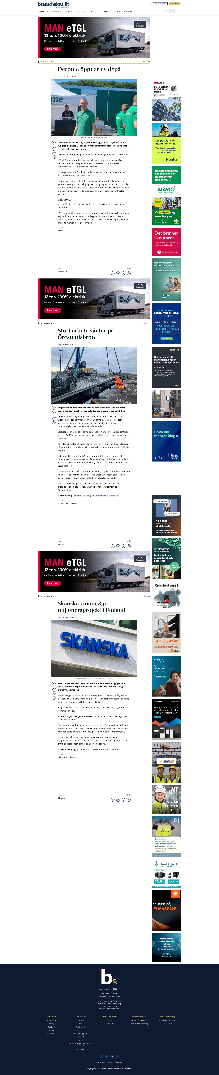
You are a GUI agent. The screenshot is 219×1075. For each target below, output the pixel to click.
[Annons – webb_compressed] (166, 910)
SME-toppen (80, 1049)
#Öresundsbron (64, 503)
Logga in (174, 4)
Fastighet (51, 1027)
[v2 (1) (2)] (166, 515)
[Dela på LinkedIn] (54, 152)
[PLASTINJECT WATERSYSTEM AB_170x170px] (166, 873)
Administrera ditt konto (167, 1020)
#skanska (72, 757)
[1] (166, 799)
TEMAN (107, 11)
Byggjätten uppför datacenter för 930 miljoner (96, 749)
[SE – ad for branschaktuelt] (166, 404)
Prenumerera (160, 4)
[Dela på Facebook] (53, 142)
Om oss (109, 1020)
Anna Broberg (63, 271)
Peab (80, 1030)
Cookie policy (119, 1063)
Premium (57, 11)
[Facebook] (101, 1056)
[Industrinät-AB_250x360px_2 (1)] (166, 762)
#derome (61, 230)
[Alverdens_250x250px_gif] (166, 947)
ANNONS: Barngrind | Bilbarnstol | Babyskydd (81, 1044)
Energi (51, 1024)
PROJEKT (95, 11)
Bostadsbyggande (80, 1033)
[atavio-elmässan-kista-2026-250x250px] (166, 180)
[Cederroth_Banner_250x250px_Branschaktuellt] (166, 211)
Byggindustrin (48, 62)
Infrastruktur (51, 1033)
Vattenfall (80, 1037)
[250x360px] (166, 558)
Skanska (81, 1020)
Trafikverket (80, 1027)
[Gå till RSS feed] (54, 157)
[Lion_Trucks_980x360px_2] (94, 37)
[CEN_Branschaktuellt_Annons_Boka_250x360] (166, 441)
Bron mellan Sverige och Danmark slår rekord (95, 495)
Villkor (110, 1063)
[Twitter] (117, 1056)
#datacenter (63, 757)
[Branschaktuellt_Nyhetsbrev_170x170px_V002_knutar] (166, 242)
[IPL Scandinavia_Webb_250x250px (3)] (166, 596)
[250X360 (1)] (166, 676)
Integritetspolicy (101, 1063)
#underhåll (75, 503)
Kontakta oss (109, 1024)
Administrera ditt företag (138, 1024)
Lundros (106, 1001)
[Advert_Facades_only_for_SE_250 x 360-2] (166, 100)
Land (165, 11)
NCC (80, 1024)
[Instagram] (107, 1056)
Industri (51, 1030)
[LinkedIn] (112, 1056)
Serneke (80, 1040)
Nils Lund (61, 544)
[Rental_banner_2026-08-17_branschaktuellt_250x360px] (166, 143)
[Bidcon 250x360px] (166, 367)
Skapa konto (167, 1024)
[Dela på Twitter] (54, 147)
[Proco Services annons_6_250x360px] (166, 632)
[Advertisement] (94, 250)
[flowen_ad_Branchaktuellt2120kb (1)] (166, 279)
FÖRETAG (82, 11)
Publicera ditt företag (138, 1020)
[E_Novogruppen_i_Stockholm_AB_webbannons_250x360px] (166, 836)
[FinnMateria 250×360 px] (166, 323)
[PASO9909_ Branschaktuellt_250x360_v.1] (166, 719)
